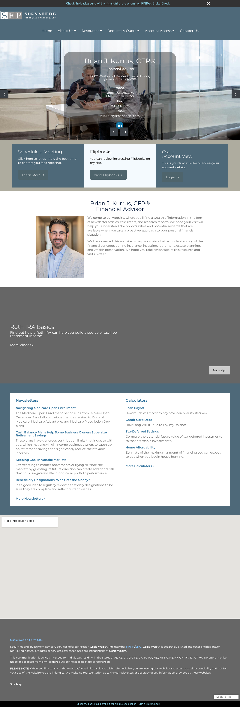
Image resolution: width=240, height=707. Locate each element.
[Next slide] (236, 94)
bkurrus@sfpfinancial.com (120, 116)
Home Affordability (140, 447)
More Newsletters (31, 498)
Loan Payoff (135, 408)
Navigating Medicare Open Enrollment (46, 408)
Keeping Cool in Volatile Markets (41, 460)
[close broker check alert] (208, 3)
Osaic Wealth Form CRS (26, 640)
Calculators (136, 400)
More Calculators (140, 466)
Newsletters (27, 400)
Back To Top (224, 696)
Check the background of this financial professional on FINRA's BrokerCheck (118, 3)
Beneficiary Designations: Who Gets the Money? (53, 480)
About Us (65, 31)
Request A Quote (122, 31)
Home (47, 31)
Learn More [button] (31, 175)
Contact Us (189, 31)
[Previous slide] (4, 94)
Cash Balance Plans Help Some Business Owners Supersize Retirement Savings (61, 434)
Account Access (158, 31)
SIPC (138, 646)
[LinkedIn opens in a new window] (119, 126)
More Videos (22, 345)
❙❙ (124, 131)
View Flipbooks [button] (106, 175)
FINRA (130, 646)
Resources (90, 31)
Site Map (16, 684)
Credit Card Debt (139, 420)
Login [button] (170, 177)
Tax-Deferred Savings (142, 431)
